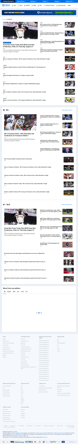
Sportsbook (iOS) (42, 390)
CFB (22, 394)
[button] (64, 12)
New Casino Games (7, 411)
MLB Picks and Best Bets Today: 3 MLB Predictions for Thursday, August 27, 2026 (51, 211)
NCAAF (28, 5)
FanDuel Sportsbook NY (44, 368)
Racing (57, 1)
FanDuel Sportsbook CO (44, 346)
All (4, 291)
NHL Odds (23, 353)
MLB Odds (23, 345)
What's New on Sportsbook (8, 343)
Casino (45, 1)
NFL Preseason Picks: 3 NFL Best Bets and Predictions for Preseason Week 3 (51, 25)
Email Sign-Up (62, 5)
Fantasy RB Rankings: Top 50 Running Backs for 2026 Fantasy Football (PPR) (52, 42)
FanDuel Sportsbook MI (44, 362)
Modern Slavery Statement (8, 351)
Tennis (22, 398)
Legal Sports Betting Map (8, 353)
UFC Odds (23, 359)
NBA (34, 5)
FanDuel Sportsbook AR (44, 340)
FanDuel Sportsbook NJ (44, 366)
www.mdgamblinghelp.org (18, 434)
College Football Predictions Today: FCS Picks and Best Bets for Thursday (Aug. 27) (24, 67)
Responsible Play (6, 349)
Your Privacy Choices (70, 425)
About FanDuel (6, 341)
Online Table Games (7, 419)
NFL (15, 5)
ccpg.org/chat (42, 433)
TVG (3, 388)
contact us (45, 437)
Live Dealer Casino (7, 415)
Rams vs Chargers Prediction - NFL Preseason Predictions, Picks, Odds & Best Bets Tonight (26, 59)
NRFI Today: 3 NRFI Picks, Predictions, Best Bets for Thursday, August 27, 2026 (50, 219)
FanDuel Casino (6, 390)
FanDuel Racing (6, 392)
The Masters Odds (25, 357)
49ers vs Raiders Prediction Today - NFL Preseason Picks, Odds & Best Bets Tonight (24, 92)
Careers (5, 425)
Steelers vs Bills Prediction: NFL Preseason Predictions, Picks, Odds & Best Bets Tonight (26, 191)
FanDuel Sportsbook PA (44, 372)
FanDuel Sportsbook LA (44, 358)
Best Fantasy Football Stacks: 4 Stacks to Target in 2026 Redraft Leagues (21, 83)
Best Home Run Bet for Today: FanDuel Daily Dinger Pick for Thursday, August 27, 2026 (51, 236)
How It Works (5, 345)
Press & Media (71, 427)
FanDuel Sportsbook (7, 386)
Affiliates (4, 355)
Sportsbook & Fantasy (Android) (45, 388)
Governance (12, 425)
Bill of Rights (29, 425)
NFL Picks (59, 391)
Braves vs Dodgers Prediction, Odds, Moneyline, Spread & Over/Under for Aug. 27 (25, 269)
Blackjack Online (6, 413)
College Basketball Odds (26, 349)
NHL (40, 5)
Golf (22, 396)
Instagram (23, 413)
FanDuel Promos (49, 5)
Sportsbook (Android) (43, 392)
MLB (21, 5)
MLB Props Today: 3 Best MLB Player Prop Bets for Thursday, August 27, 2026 (51, 227)
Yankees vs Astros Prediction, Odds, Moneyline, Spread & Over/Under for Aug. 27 (24, 261)
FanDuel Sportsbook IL (43, 354)
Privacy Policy (38, 425)
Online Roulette (6, 417)
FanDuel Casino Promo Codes (9, 421)
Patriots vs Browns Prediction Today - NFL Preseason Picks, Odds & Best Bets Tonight (26, 175)
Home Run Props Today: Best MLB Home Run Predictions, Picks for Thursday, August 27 (18, 46)
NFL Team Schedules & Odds (63, 395)
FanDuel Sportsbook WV (44, 380)
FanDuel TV (69, 1)
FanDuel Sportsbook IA (43, 352)
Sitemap (4, 357)
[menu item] (6, 4)
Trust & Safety (21, 425)
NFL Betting (59, 389)
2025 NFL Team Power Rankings (64, 393)
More (69, 5)
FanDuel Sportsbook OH (44, 370)
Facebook (23, 409)
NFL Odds (23, 339)
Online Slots (5, 409)
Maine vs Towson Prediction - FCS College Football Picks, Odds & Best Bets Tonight (24, 100)
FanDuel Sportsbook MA (44, 360)
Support (4, 339)
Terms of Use (60, 425)
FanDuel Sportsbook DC (44, 350)
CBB (22, 403)
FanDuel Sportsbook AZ (44, 342)
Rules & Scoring (6, 347)
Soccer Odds (23, 361)
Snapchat (23, 417)
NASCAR (22, 400)
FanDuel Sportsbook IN (43, 356)
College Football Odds (25, 347)
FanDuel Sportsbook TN (44, 374)
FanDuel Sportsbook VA (44, 376)
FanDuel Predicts (6, 396)
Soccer (58, 349)
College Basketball (61, 343)
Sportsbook (20, 1)
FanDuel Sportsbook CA (44, 344)
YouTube (22, 415)
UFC (58, 347)
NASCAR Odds (24, 363)
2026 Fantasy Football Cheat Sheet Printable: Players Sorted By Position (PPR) (51, 50)
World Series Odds (25, 365)
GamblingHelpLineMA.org (58, 433)
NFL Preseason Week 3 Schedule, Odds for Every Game (18, 159)
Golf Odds (23, 355)
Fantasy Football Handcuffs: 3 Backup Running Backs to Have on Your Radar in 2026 (52, 33)
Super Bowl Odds (24, 341)
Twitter (22, 411)
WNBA (22, 401)
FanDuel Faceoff (6, 394)
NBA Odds (23, 343)
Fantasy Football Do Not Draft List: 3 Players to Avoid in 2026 (18, 75)
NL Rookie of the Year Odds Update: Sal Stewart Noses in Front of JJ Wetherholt (24, 253)
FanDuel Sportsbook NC (44, 364)
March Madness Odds (25, 351)
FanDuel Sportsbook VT (44, 378)
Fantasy (32, 1)
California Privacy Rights (49, 425)
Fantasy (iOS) (42, 386)
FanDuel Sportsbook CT (44, 348)
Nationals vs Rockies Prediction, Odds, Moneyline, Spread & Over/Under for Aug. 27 (25, 278)
